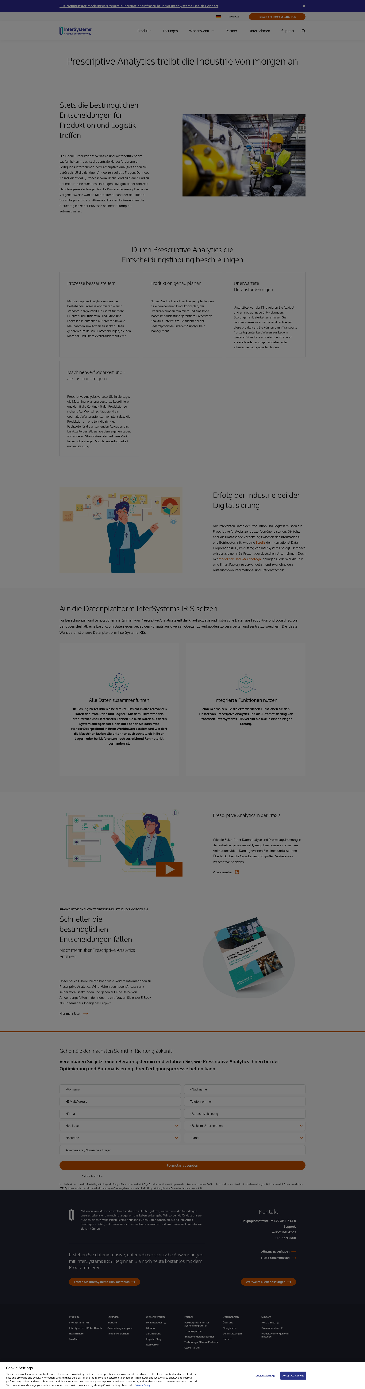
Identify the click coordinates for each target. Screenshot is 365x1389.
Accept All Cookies (293, 1375)
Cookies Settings (265, 1375)
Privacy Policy (142, 1385)
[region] (182, 1375)
